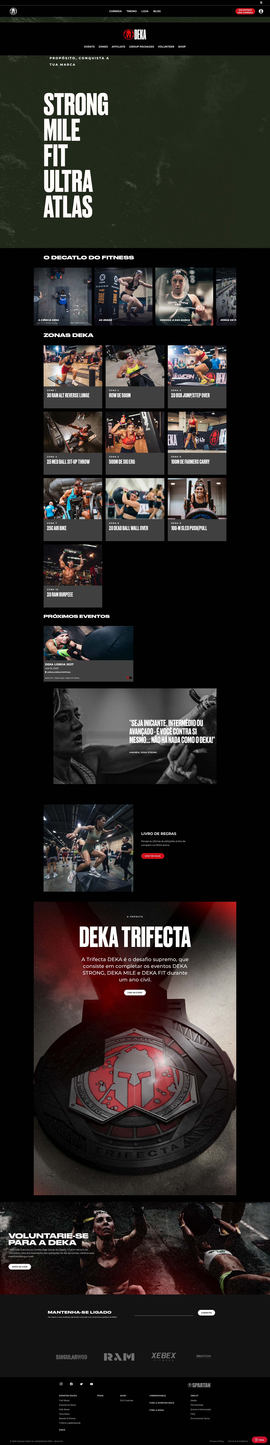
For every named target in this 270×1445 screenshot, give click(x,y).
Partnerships (197, 1405)
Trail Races (64, 1400)
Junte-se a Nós (20, 1267)
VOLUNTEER (166, 46)
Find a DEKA (156, 1410)
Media (194, 1400)
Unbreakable (157, 1396)
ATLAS (68, 207)
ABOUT (194, 1396)
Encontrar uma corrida (245, 11)
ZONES (103, 46)
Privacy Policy (217, 1441)
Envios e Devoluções (201, 1409)
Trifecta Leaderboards (69, 1423)
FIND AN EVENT (135, 993)
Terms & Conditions (238, 1441)
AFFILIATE (118, 46)
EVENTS (89, 46)
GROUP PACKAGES (141, 46)
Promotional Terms (200, 1418)
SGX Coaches (126, 1400)
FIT (56, 156)
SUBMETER (206, 1313)
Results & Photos (67, 1418)
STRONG (76, 104)
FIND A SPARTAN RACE (161, 1403)
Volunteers (64, 1414)
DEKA (62, 1430)
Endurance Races (67, 1405)
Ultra (68, 181)
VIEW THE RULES (153, 856)
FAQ (193, 1414)
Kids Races (64, 1409)
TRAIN (100, 1396)
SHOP (182, 46)
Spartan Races (68, 1396)
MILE (62, 130)
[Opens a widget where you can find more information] (259, 1440)
